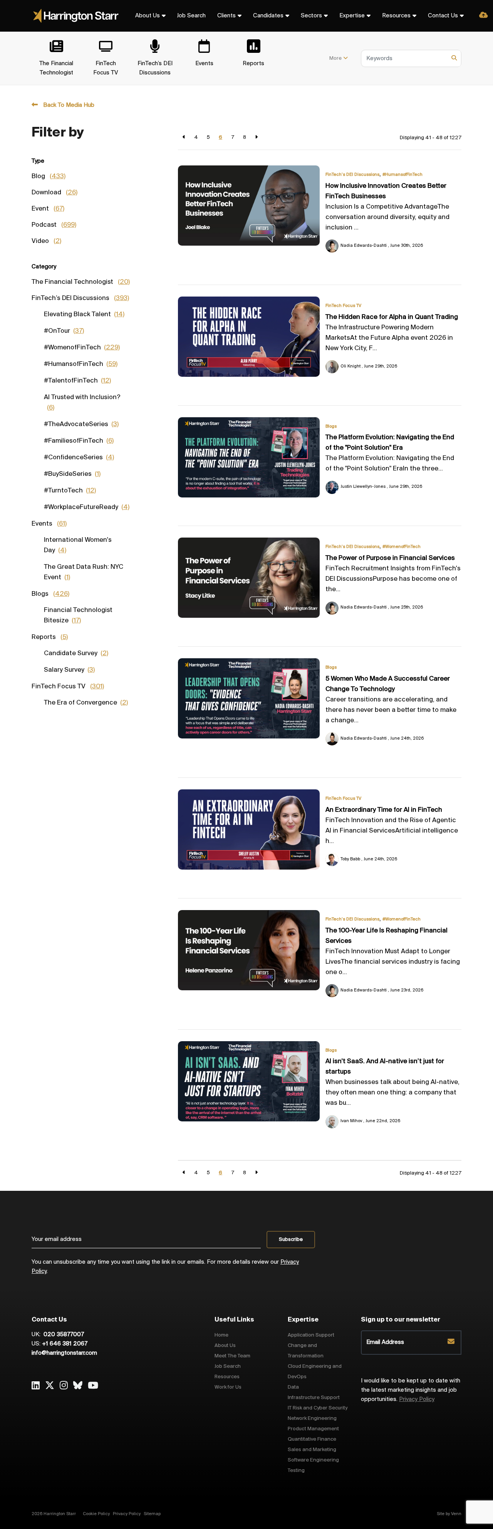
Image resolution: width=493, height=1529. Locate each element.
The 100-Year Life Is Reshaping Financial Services (386, 936)
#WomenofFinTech (401, 547)
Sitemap (152, 1514)
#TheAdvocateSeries (81, 424)
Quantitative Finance (312, 1439)
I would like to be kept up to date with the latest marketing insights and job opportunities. (410, 1390)
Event (48, 209)
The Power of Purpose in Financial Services (390, 558)
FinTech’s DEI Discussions (352, 174)
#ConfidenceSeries (79, 457)
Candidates (268, 16)
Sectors (311, 16)
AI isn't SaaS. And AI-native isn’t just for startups (384, 1067)
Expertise (352, 16)
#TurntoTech (70, 490)
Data (293, 1387)
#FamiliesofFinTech (79, 441)
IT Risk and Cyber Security (317, 1408)
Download (54, 192)
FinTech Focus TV (343, 305)
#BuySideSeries (72, 474)
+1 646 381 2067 (64, 1344)
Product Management (313, 1429)
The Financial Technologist (81, 282)
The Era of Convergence (86, 703)
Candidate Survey (76, 653)
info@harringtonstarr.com (64, 1353)
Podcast (54, 225)
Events (49, 524)
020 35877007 (63, 1335)
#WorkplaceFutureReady (86, 507)
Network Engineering (312, 1418)
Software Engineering (313, 1460)
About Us (147, 16)
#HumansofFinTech (402, 174)
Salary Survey (69, 670)
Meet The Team (232, 1356)
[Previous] (184, 137)
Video (46, 241)
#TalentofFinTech (77, 381)
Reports (50, 637)
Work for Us (228, 1387)
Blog (48, 176)
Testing (296, 1470)
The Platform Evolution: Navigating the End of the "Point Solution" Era (389, 443)
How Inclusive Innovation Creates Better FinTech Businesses (385, 191)
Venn (456, 1514)
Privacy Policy (416, 1399)
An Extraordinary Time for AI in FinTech (383, 810)
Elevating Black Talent (84, 314)
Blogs (331, 426)
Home (221, 1335)
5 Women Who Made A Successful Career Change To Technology (387, 684)
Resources (396, 16)
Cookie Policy (96, 1514)
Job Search (191, 16)
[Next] (256, 137)
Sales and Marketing (312, 1450)
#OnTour (64, 331)
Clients (226, 16)
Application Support (311, 1335)
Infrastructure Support (314, 1398)
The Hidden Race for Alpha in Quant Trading (391, 317)
